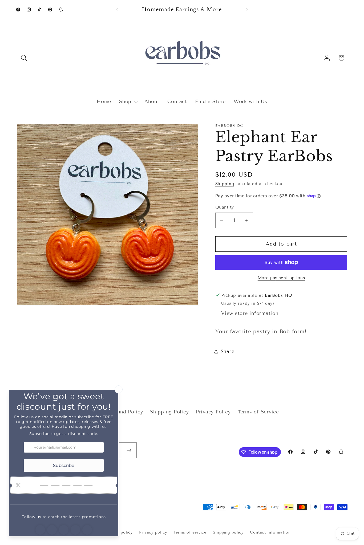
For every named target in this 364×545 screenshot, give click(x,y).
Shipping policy (228, 532)
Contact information (270, 532)
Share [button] (227, 351)
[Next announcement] (247, 9)
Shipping (224, 183)
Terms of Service (258, 412)
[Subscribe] (129, 450)
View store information (249, 313)
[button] (24, 58)
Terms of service (190, 532)
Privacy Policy (213, 412)
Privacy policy (153, 532)
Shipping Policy (169, 412)
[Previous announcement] (117, 9)
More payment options (281, 277)
